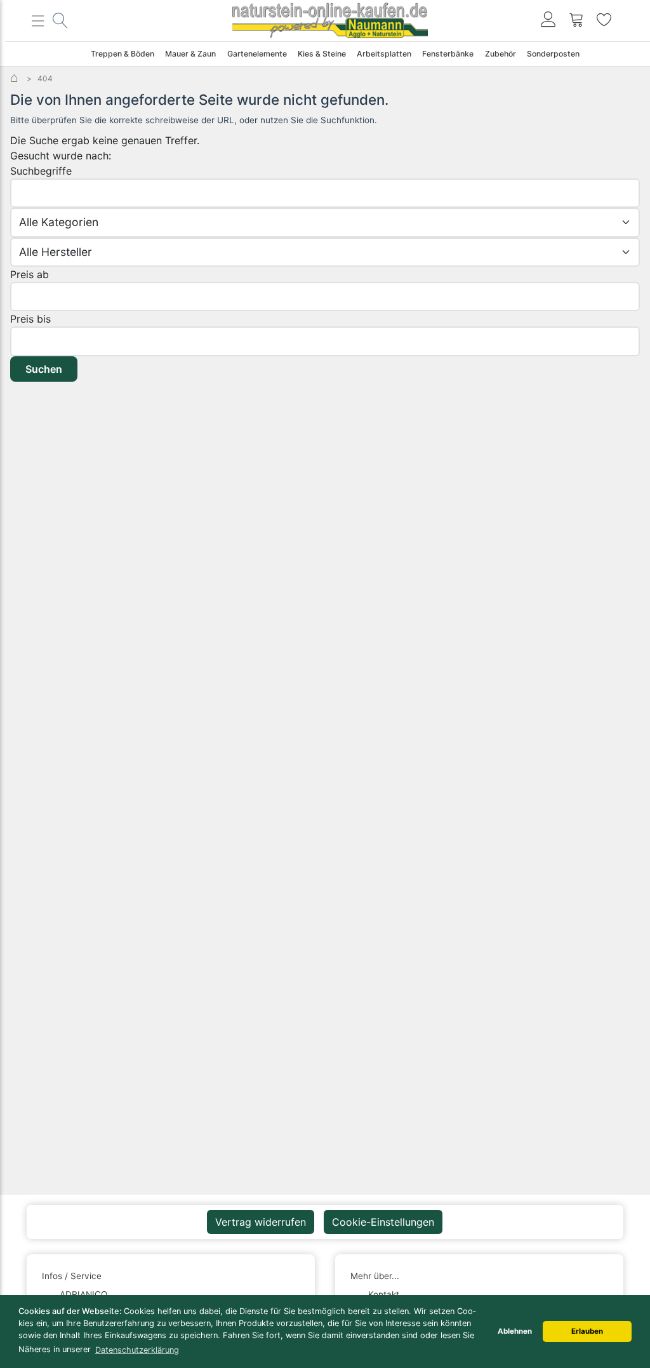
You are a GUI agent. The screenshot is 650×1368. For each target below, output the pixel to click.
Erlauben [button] (587, 1331)
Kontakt (383, 1294)
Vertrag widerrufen (260, 1222)
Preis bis (30, 318)
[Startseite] (15, 78)
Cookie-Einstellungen (383, 1222)
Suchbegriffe (41, 170)
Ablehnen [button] (515, 1331)
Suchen (43, 369)
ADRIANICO (83, 1294)
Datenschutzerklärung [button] (137, 1350)
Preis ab (29, 274)
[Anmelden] (548, 20)
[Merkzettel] (604, 20)
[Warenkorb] (576, 20)
